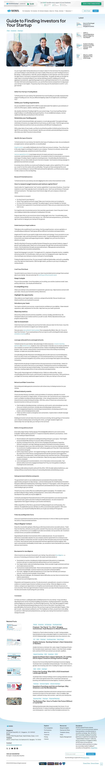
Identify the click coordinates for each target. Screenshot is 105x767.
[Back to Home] (13, 11)
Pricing (56, 11)
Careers (46, 739)
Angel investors (18, 147)
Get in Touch (87, 10)
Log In (95, 10)
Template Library (64, 732)
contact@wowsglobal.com (14, 745)
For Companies (26, 11)
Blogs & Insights (64, 728)
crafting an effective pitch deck (47, 275)
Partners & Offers (65, 730)
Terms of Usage (95, 763)
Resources (68, 11)
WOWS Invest (26, 346)
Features (46, 734)
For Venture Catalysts (43, 11)
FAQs (61, 734)
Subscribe (91, 754)
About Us (51, 11)
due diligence (59, 555)
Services (61, 11)
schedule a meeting (20, 334)
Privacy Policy (85, 757)
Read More (94, 748)
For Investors (34, 11)
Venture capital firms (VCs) (21, 154)
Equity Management (65, 737)
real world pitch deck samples (31, 330)
